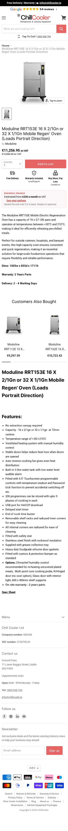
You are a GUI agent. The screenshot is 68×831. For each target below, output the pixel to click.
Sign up (54, 750)
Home (5, 45)
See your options (16, 200)
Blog (33, 801)
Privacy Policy (15, 797)
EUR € (32, 768)
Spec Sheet (8, 592)
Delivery (52, 797)
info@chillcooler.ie (50, 2)
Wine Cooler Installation (15, 801)
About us (44, 801)
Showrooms (17, 805)
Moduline (11, 143)
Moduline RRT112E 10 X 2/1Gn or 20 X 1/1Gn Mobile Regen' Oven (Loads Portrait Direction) (13, 347)
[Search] (61, 29)
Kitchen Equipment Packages (42, 805)
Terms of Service (35, 797)
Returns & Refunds (26, 793)
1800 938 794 (44, 36)
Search (8, 793)
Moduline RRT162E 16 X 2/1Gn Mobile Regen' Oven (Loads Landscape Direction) (55, 347)
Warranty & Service (49, 793)
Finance (57, 801)
